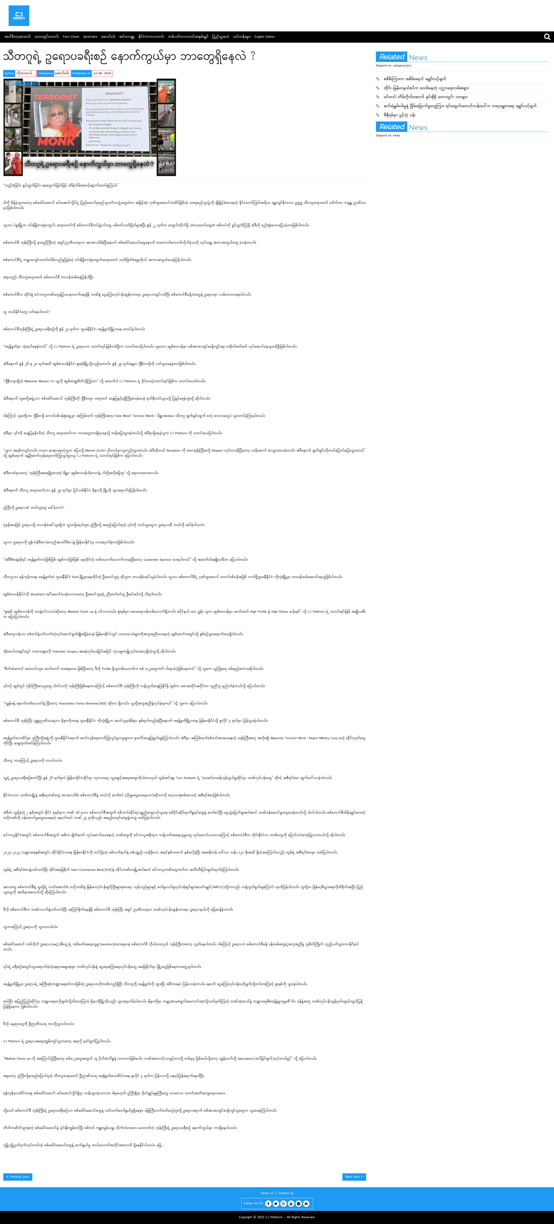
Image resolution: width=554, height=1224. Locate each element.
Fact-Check (71, 36)
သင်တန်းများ (242, 36)
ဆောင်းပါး (108, 36)
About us (267, 1193)
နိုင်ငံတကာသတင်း (151, 36)
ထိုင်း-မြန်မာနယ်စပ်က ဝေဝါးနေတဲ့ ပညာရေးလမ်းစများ (426, 88)
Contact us (285, 1193)
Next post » (354, 1176)
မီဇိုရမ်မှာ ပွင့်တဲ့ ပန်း (400, 115)
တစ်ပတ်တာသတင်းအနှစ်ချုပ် (188, 36)
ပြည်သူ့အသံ (220, 36)
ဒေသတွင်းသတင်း (47, 36)
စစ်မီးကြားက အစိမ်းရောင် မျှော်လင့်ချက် (415, 79)
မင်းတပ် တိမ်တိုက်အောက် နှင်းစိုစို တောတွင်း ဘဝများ (426, 97)
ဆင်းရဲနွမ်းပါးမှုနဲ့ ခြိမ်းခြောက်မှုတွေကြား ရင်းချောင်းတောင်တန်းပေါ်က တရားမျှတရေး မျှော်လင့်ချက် (460, 106)
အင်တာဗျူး (127, 36)
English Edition (264, 36)
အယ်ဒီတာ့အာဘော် (18, 36)
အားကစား (90, 36)
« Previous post (17, 1176)
